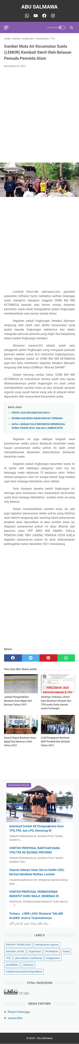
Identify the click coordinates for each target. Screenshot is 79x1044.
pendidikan (12, 964)
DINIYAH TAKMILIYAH (18, 944)
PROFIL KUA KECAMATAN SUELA (31, 412)
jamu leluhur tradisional (28, 958)
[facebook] (13, 658)
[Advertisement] (39, 112)
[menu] (8, 27)
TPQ (8, 958)
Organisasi (34, 951)
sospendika (15, 1018)
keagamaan (53, 958)
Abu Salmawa (39, 7)
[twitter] (31, 658)
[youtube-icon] (35, 16)
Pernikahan (51, 951)
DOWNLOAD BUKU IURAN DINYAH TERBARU (37, 418)
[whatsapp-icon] (26, 16)
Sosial (66, 951)
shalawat (28, 964)
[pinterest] (48, 658)
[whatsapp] (66, 658)
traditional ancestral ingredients (24, 971)
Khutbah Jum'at (15, 951)
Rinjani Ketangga (19, 1012)
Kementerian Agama (46, 944)
